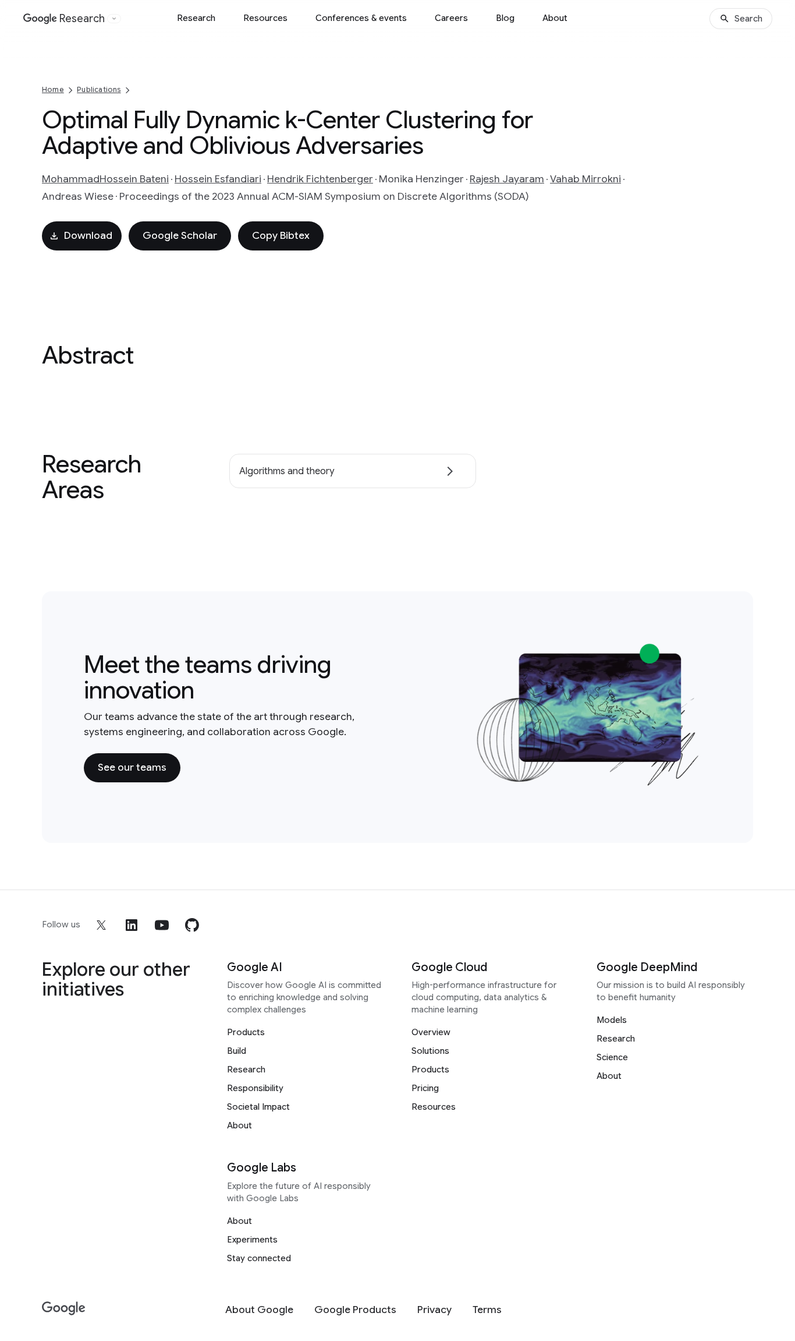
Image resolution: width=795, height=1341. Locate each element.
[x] (101, 925)
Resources (265, 18)
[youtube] (162, 925)
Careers (451, 18)
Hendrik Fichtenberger (320, 178)
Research (196, 18)
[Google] (64, 1308)
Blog (505, 18)
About (554, 18)
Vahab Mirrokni (585, 178)
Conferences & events (361, 18)
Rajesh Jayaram (507, 178)
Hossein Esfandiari (218, 178)
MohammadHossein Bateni (105, 178)
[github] (192, 925)
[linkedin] (131, 925)
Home (53, 89)
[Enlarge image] (693, 779)
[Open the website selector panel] (114, 18)
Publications (98, 89)
